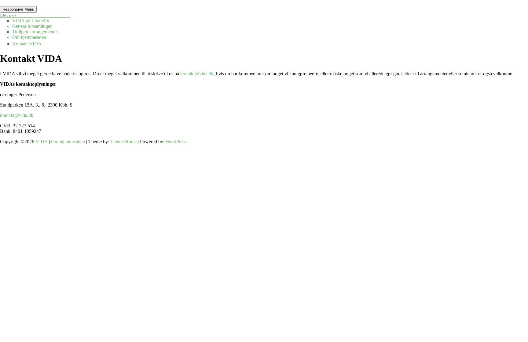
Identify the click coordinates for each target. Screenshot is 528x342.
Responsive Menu (18, 9)
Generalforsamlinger (32, 26)
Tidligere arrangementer (35, 31)
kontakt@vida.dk (197, 73)
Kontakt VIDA (27, 43)
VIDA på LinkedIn (30, 20)
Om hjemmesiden (29, 37)
